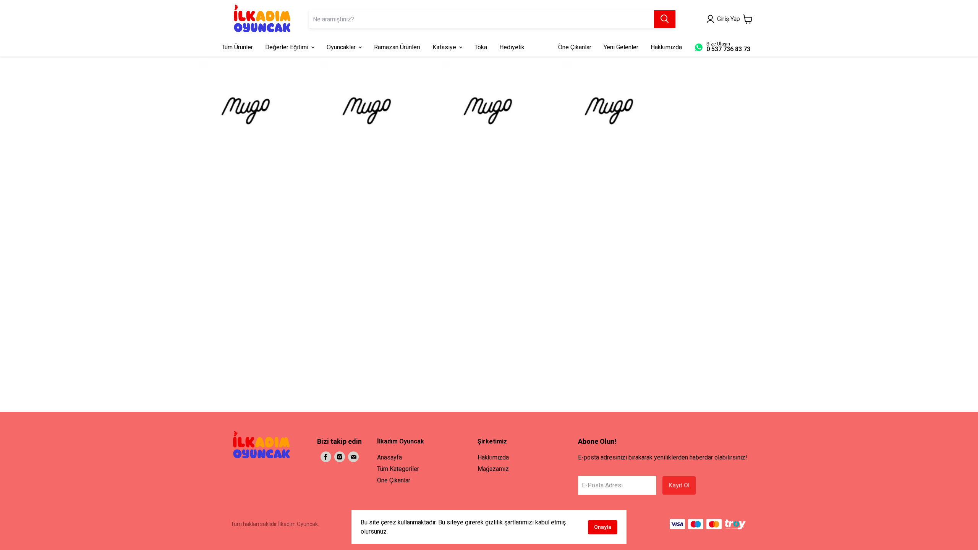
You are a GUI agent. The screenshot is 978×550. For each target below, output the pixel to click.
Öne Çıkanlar (393, 480)
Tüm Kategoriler (398, 468)
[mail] (353, 456)
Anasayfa (389, 457)
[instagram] (339, 456)
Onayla (602, 527)
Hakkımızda (493, 457)
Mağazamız (493, 468)
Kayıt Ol (679, 485)
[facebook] (326, 456)
